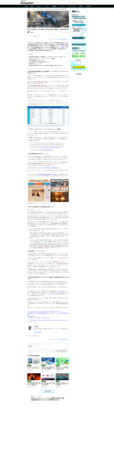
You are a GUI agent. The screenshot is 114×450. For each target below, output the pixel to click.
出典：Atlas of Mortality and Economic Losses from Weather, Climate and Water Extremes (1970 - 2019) (45, 125)
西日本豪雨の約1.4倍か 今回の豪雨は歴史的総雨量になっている (39, 313)
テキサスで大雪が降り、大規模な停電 (49, 167)
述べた (63, 47)
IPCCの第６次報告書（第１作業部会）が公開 (45, 174)
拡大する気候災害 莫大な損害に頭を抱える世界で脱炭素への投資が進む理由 (51, 9)
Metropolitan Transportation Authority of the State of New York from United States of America (48, 320)
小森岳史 (33, 9)
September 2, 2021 (49, 150)
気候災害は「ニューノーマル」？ (36, 63)
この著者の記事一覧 (37, 332)
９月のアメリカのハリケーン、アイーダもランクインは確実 (42, 58)
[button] (30, 36)
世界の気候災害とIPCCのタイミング (36, 60)
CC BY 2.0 (65, 320)
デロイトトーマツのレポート (59, 292)
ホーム (28, 9)
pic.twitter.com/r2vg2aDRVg (54, 147)
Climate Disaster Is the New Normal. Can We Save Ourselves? (39, 317)
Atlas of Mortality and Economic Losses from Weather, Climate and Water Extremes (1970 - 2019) (45, 311)
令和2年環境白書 (31, 316)
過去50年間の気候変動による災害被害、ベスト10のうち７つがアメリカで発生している (47, 56)
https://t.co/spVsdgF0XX (43, 147)
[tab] (26, 6)
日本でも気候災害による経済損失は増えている (39, 61)
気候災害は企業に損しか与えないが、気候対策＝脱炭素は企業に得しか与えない (46, 65)
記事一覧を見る (48, 391)
